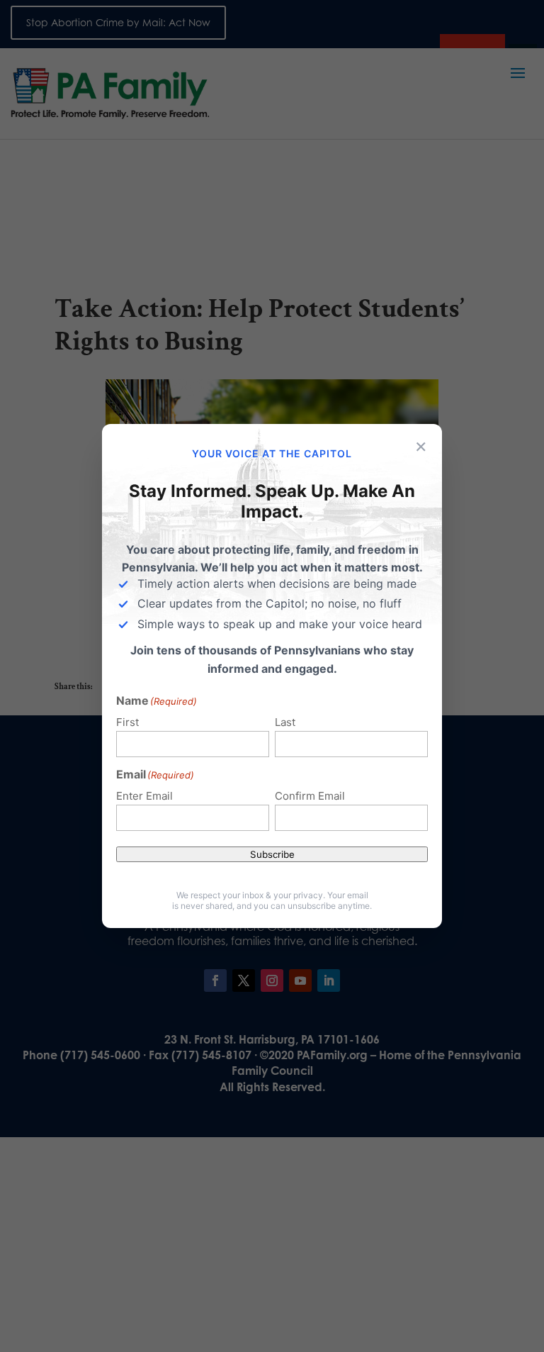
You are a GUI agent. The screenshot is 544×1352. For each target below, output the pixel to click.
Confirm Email (310, 796)
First (127, 722)
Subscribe (272, 854)
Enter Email (144, 796)
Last (285, 722)
